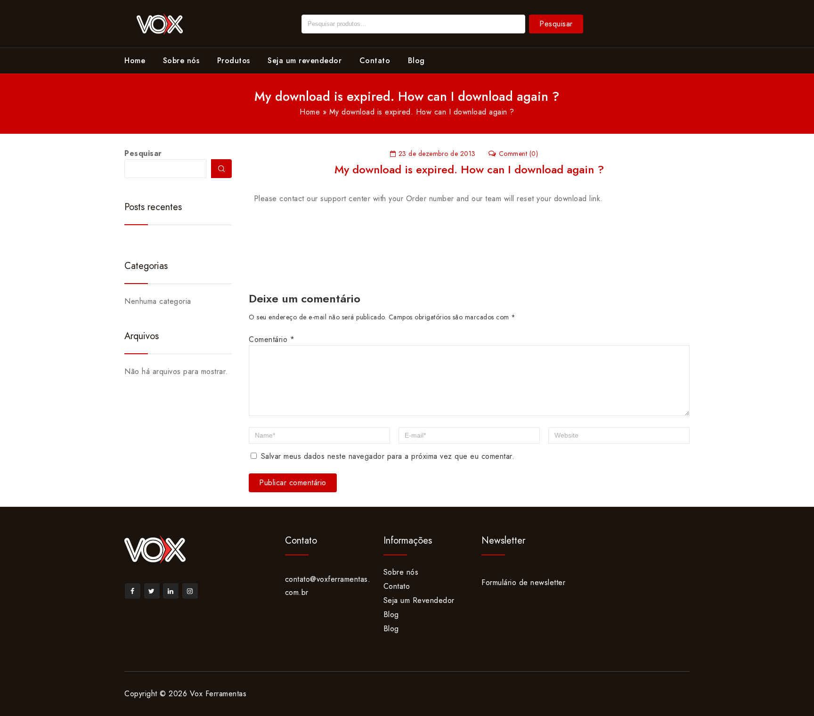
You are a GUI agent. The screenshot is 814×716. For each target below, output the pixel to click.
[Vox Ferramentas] (159, 22)
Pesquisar (556, 23)
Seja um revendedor (305, 60)
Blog (416, 60)
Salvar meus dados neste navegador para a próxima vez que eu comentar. (388, 456)
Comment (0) (518, 153)
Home (134, 60)
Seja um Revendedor (419, 600)
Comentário (271, 339)
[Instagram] (190, 591)
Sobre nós (181, 60)
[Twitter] (152, 591)
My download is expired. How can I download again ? (469, 169)
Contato (375, 60)
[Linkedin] (171, 591)
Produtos (233, 60)
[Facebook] (132, 591)
